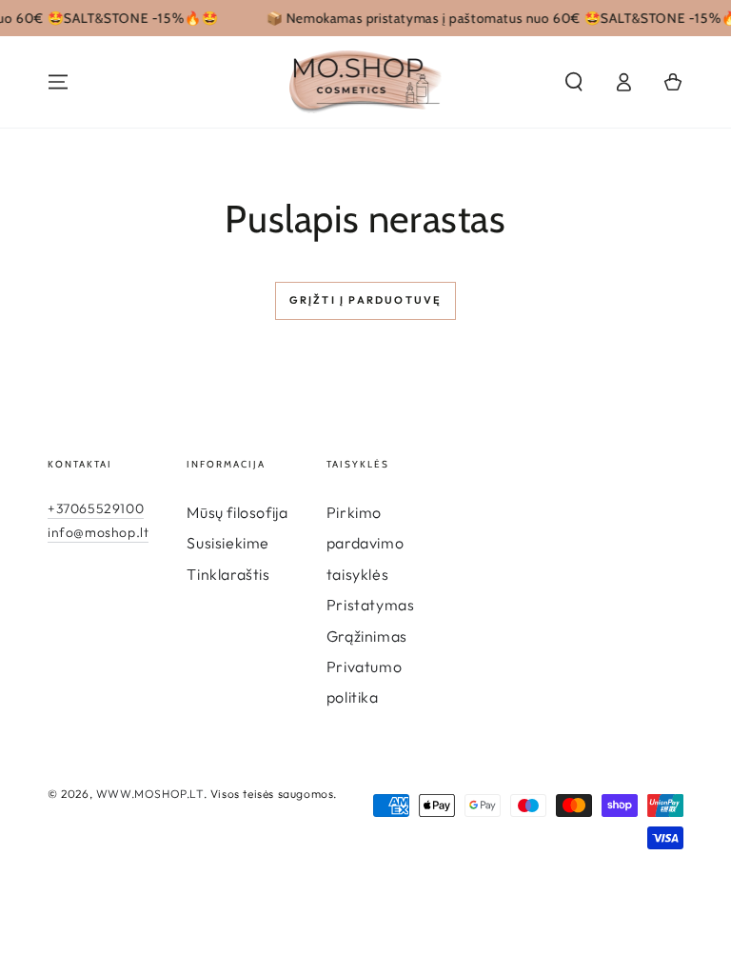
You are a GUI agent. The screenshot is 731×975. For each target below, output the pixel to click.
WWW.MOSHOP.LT (150, 793)
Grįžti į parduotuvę (366, 300)
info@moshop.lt (98, 532)
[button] (574, 82)
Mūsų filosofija (237, 512)
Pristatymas (370, 604)
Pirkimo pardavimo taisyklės (365, 543)
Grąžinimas (366, 636)
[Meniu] (58, 82)
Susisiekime (228, 542)
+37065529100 (96, 508)
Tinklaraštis (228, 574)
